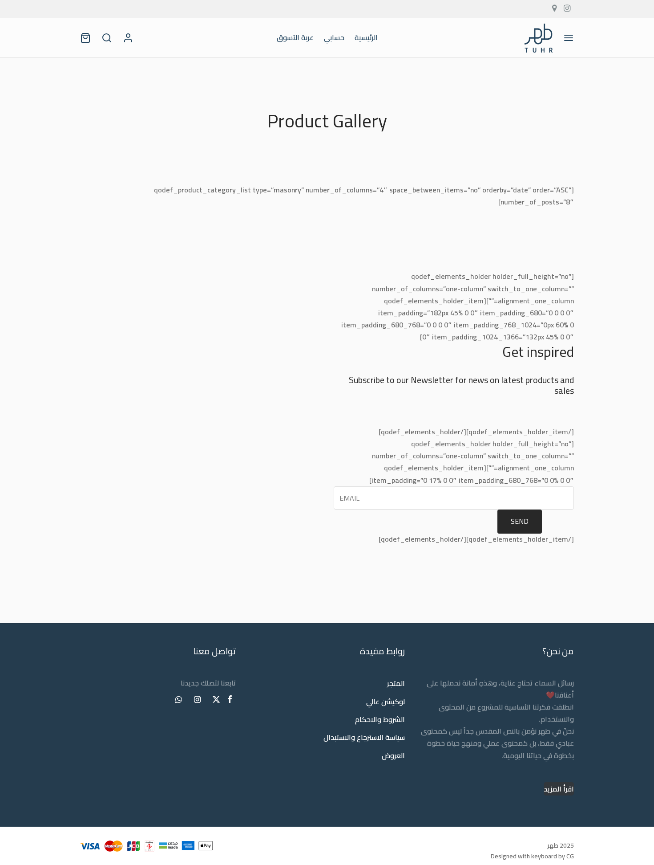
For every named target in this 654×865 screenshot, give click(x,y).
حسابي (334, 37)
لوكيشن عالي (385, 701)
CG (570, 856)
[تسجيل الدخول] (128, 38)
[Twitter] (216, 700)
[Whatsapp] (179, 700)
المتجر (396, 683)
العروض (393, 755)
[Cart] (85, 38)
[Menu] (568, 38)
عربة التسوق (295, 37)
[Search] (106, 38)
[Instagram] (197, 700)
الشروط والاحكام (380, 719)
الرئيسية (366, 37)
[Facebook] (230, 700)
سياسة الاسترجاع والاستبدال (364, 737)
